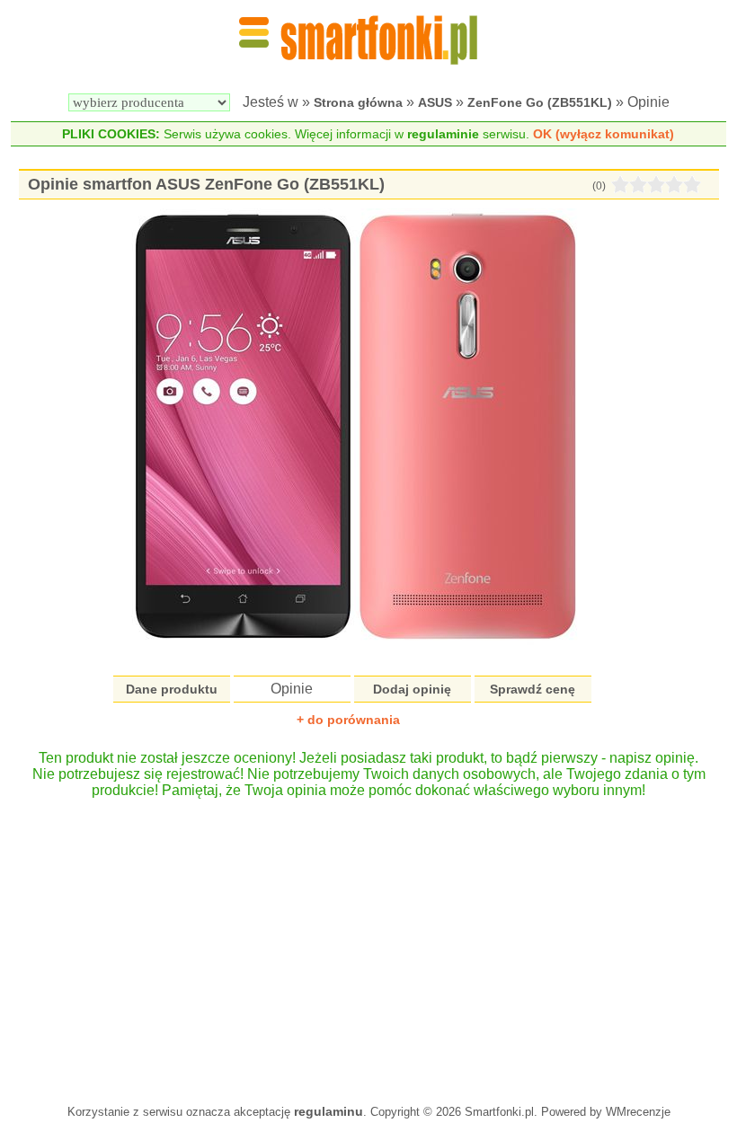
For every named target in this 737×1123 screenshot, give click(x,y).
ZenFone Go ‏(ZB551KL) (539, 102)
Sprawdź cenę (532, 689)
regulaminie (443, 134)
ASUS (435, 102)
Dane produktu (172, 689)
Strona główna (358, 102)
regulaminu (328, 1111)
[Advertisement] (368, 942)
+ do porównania (348, 719)
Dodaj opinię (412, 689)
